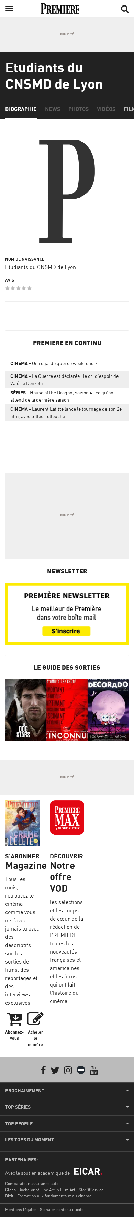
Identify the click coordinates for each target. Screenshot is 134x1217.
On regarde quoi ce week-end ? (53, 363)
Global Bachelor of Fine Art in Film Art (40, 1189)
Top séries (18, 1107)
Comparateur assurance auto (31, 1183)
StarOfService (91, 1189)
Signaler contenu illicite (61, 1209)
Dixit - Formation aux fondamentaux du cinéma (48, 1195)
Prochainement (24, 1090)
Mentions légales (20, 1209)
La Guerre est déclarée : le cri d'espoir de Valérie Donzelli (64, 379)
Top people (19, 1123)
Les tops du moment (29, 1139)
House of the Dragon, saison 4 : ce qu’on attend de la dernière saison (61, 396)
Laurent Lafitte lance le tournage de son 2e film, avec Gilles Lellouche (66, 412)
